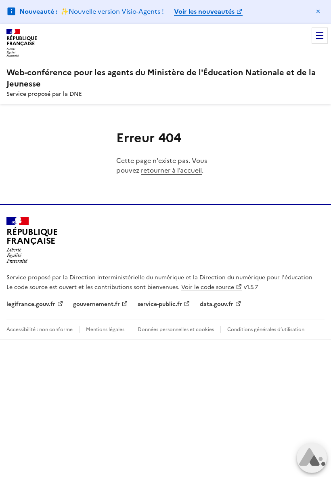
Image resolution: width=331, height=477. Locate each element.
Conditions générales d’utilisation (265, 329)
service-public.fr (160, 304)
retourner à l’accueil (171, 170)
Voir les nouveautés (204, 11)
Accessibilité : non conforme (39, 329)
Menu (320, 35)
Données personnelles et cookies (176, 329)
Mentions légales (105, 329)
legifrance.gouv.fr (30, 304)
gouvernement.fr (96, 304)
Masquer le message (318, 11)
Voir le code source (207, 287)
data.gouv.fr (216, 304)
